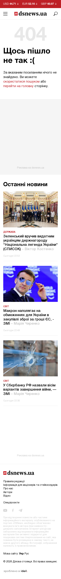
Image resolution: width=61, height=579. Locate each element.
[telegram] (20, 510)
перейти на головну (18, 86)
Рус (26, 554)
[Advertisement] (30, 134)
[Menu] (5, 13)
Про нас (8, 489)
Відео (7, 496)
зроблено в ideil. (15, 571)
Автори (7, 492)
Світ (6, 307)
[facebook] (12, 510)
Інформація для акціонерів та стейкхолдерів (30, 485)
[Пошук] (56, 14)
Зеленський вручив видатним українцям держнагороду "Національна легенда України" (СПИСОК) (30, 243)
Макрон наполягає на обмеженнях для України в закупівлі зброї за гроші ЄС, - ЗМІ (28, 317)
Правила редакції (14, 481)
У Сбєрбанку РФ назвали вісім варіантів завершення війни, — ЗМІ (29, 390)
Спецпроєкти (11, 503)
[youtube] (5, 510)
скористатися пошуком (21, 81)
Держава (9, 232)
